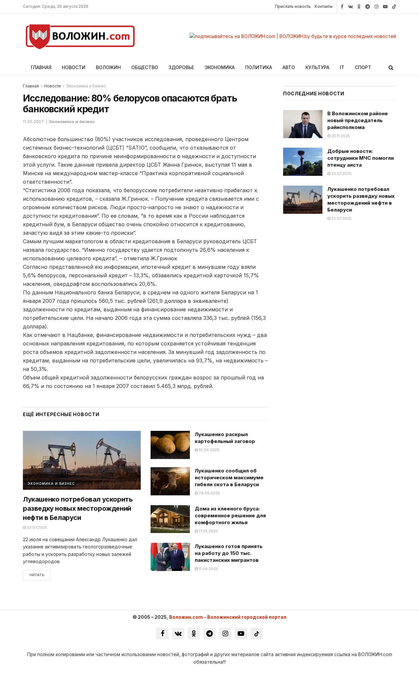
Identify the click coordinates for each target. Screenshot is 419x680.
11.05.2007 (33, 121)
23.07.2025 (341, 173)
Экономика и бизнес (86, 85)
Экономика (220, 67)
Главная (41, 67)
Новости (73, 67)
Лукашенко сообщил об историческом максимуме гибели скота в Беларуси (229, 477)
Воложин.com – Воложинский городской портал (227, 617)
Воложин (108, 67)
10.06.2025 (208, 450)
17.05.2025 (208, 531)
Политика (258, 67)
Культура (317, 67)
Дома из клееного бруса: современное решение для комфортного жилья (230, 515)
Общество (144, 67)
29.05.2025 (209, 493)
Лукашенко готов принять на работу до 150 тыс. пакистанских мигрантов (229, 553)
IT (342, 67)
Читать (37, 575)
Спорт (363, 67)
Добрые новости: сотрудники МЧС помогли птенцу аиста (360, 158)
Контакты (324, 6)
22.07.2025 (36, 527)
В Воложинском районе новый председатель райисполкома (357, 120)
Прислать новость (293, 6)
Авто (288, 67)
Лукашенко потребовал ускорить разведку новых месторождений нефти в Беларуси (78, 508)
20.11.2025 (340, 136)
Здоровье (181, 67)
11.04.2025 (208, 568)
